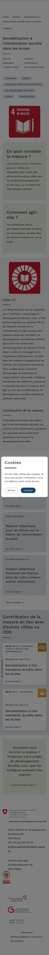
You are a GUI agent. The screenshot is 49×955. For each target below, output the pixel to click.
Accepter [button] (28, 490)
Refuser (11, 490)
